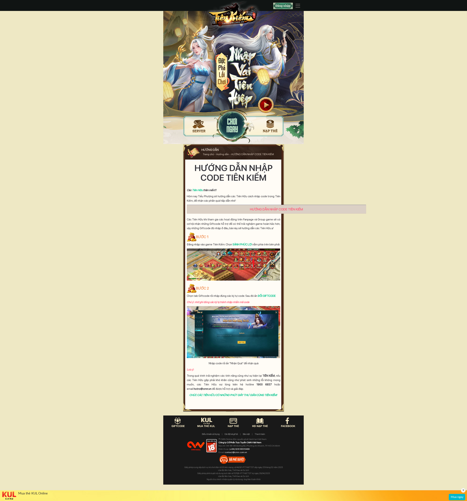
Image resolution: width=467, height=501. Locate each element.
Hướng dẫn (222, 154)
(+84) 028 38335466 (239, 449)
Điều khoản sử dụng (211, 434)
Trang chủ (208, 154)
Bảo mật (246, 434)
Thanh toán (260, 434)
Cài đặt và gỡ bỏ (231, 434)
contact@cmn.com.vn (236, 452)
